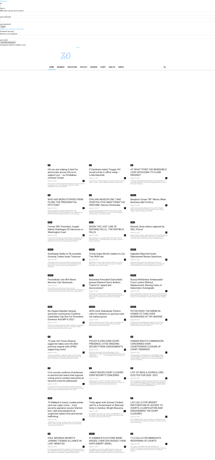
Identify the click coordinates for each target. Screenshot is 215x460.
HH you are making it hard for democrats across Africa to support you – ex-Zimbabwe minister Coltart (63, 173)
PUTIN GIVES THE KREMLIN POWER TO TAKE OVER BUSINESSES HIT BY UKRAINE (146, 314)
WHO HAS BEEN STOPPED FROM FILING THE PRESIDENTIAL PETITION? (65, 202)
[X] (160, 47)
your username (5, 17)
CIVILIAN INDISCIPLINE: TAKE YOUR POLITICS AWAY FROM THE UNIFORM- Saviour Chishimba (107, 202)
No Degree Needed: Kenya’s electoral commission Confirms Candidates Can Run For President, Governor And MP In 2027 (66, 315)
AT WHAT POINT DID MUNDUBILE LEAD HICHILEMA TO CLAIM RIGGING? (148, 172)
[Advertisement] (67, 86)
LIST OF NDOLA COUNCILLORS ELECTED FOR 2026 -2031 (146, 374)
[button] (164, 67)
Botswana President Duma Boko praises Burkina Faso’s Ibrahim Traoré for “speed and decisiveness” (105, 283)
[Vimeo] (163, 47)
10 (125, 411)
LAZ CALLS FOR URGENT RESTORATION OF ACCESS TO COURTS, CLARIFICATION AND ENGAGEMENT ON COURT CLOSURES (146, 408)
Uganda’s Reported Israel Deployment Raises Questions (146, 255)
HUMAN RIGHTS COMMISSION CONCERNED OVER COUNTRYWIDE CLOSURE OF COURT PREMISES (146, 345)
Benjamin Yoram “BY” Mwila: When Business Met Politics (148, 201)
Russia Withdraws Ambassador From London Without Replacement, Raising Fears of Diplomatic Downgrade (146, 283)
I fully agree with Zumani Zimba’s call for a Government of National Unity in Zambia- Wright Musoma (106, 405)
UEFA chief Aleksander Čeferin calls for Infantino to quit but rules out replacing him (106, 314)
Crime (132, 222)
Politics (133, 195)
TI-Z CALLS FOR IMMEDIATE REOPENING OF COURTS (145, 439)
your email (4, 40)
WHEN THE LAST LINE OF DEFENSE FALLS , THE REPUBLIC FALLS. (106, 229)
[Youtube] (166, 47)
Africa (50, 222)
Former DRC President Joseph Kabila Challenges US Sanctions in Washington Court (65, 229)
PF (49, 165)
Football (92, 307)
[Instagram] (156, 47)
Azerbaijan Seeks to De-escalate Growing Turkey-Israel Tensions (64, 255)
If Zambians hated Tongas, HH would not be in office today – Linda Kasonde (104, 172)
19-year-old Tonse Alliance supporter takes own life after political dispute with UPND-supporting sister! (63, 345)
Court (91, 222)
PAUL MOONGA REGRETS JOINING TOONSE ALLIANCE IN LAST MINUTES (65, 441)
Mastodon (3, 1)
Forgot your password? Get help (11, 29)
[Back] (1, 6)
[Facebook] (153, 47)
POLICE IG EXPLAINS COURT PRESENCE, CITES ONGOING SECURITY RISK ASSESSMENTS (106, 344)
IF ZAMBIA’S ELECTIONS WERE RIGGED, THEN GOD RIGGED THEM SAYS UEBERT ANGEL (107, 441)
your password (5, 24)
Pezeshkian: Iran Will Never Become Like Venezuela (62, 281)
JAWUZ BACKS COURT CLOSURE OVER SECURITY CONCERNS (106, 374)
